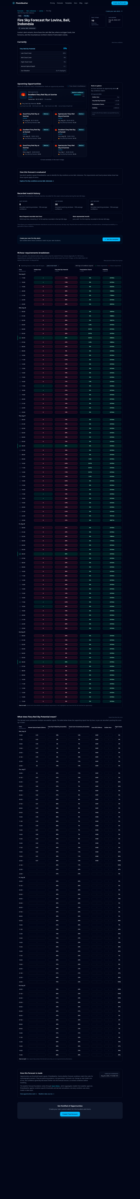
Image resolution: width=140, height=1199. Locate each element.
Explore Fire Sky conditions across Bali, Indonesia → (37, 181)
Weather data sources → (46, 1094)
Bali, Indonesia (31, 11)
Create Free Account (70, 1114)
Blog (80, 3)
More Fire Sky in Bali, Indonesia (26, 13)
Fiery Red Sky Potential (27, 49)
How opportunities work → (28, 1094)
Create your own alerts (113, 11)
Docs (75, 3)
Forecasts (60, 3)
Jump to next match (52, 266)
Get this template (112, 239)
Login (86, 3)
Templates (68, 3)
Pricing (52, 3)
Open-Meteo (56, 1086)
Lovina (41, 11)
